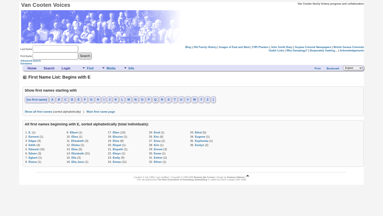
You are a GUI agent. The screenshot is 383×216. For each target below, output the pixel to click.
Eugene (200, 136)
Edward (34, 149)
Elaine (33, 161)
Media (111, 68)
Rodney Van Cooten (204, 177)
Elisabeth (77, 140)
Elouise (118, 136)
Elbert (74, 132)
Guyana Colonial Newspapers (313, 47)
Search (49, 68)
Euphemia (201, 140)
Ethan (158, 161)
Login (66, 68)
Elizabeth (77, 153)
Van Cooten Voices (45, 5)
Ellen (116, 132)
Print (318, 68)
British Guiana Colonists (349, 47)
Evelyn (199, 145)
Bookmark (333, 68)
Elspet (117, 145)
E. (30, 132)
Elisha (75, 145)
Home (32, 68)
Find (90, 68)
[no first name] (37, 99)
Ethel (198, 132)
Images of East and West (234, 47)
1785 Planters (260, 47)
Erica (157, 140)
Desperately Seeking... (323, 50)
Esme (157, 153)
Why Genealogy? (296, 50)
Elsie (116, 140)
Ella (73, 157)
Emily (116, 157)
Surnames (26, 63)
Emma (117, 161)
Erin (156, 145)
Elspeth (118, 149)
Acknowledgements (352, 50)
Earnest (34, 136)
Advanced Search (30, 60)
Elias (74, 136)
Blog (188, 47)
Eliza (74, 149)
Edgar (33, 140)
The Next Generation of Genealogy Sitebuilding (182, 179)
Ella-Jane (77, 161)
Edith (32, 145)
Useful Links (276, 50)
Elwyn (117, 153)
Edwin (33, 153)
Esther (158, 157)
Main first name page (101, 111)
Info (131, 68)
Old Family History (205, 47)
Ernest (158, 149)
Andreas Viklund (235, 177)
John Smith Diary (281, 47)
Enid (157, 132)
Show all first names (38, 111)
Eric (156, 136)
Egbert (33, 157)
